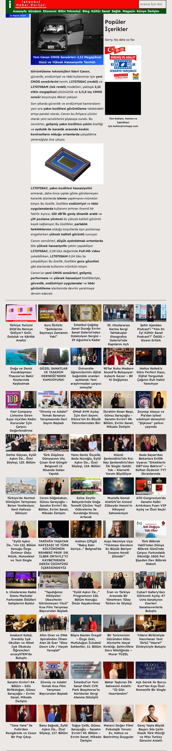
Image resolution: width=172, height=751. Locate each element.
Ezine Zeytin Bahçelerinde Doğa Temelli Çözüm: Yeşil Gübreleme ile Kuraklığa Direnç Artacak (86, 507)
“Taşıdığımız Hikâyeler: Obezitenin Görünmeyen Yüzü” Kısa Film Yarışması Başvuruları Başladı (53, 601)
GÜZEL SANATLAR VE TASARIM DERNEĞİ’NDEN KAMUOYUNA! (54, 374)
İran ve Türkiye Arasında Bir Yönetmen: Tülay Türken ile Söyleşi (118, 597)
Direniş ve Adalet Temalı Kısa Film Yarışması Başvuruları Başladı (53, 687)
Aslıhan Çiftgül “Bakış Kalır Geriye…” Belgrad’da (86, 545)
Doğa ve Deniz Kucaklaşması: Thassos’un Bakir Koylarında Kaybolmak (21, 376)
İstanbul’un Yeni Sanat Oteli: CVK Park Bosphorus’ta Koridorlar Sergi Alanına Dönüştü (86, 689)
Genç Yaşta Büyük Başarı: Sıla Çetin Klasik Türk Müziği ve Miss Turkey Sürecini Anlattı (151, 732)
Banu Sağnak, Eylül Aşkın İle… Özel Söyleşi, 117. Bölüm (53, 729)
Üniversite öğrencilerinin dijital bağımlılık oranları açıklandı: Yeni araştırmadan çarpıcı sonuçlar (86, 378)
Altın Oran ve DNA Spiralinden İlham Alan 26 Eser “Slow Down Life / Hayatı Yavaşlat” (53, 642)
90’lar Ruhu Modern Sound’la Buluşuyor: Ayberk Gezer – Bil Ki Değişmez (118, 374)
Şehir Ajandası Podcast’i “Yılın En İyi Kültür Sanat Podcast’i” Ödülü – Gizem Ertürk (151, 332)
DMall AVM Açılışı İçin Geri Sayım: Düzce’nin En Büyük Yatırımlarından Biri (86, 417)
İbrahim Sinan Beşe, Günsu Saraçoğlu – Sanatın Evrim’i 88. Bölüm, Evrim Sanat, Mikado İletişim (118, 419)
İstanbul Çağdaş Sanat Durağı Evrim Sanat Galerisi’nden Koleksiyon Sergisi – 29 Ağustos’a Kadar (86, 332)
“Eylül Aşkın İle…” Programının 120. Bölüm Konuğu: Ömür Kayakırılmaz (86, 597)
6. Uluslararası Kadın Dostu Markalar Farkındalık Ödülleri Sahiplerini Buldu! (21, 597)
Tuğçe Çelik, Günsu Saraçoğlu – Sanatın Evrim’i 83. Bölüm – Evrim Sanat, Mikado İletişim (86, 732)
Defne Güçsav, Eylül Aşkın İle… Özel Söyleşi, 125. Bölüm (21, 458)
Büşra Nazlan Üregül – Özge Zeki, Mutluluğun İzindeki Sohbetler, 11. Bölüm (86, 641)
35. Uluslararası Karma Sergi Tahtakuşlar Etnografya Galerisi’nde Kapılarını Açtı (118, 334)
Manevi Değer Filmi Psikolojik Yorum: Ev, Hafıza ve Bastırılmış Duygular (118, 731)
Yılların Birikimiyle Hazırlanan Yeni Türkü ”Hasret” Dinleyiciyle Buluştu (151, 641)
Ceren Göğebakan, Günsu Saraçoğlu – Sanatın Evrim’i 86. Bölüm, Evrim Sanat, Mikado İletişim (53, 505)
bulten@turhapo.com (125, 126)
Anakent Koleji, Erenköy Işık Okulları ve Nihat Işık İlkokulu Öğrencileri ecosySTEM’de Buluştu (21, 646)
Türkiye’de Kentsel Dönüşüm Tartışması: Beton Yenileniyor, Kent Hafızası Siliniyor (21, 505)
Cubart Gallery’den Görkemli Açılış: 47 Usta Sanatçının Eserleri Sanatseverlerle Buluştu (151, 601)
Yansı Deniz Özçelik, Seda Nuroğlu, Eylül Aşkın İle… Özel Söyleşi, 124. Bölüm (86, 460)
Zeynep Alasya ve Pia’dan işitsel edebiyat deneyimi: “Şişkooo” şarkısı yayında (150, 419)
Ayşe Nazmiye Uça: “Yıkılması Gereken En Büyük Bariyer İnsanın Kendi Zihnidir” (118, 548)
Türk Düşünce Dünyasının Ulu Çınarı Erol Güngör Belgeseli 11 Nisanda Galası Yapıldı (53, 464)
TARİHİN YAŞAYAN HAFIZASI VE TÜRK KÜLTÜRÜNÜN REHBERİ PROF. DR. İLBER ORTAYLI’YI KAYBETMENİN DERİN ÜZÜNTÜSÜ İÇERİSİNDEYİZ (53, 554)
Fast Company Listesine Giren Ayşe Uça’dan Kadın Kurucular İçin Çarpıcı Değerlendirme (21, 421)
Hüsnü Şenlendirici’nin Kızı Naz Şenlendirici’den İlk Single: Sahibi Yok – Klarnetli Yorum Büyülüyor (118, 464)
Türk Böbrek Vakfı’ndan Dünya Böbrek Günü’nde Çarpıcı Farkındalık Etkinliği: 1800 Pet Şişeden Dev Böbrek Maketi (151, 552)
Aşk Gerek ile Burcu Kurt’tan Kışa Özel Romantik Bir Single (151, 686)
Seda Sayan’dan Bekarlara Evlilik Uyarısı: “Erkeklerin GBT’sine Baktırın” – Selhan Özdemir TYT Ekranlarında (151, 464)
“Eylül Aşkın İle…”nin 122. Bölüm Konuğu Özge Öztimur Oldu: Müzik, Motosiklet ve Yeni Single (21, 550)
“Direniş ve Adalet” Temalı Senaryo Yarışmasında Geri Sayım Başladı (53, 417)
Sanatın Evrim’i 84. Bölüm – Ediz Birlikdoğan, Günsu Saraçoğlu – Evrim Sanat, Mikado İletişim (21, 691)
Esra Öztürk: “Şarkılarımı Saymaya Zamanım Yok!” (53, 331)
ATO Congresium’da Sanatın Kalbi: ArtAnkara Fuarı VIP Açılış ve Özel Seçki (151, 503)
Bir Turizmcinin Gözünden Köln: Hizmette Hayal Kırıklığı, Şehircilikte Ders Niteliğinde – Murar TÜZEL (118, 644)
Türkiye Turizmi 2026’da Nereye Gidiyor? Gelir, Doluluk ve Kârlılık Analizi (21, 332)
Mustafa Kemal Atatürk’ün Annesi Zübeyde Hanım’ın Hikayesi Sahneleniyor (118, 505)
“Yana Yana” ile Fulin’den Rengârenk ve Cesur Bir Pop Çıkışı (21, 731)
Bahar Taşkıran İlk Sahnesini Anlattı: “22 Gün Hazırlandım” (118, 687)
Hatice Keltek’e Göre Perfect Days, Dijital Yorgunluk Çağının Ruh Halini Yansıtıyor (151, 376)
